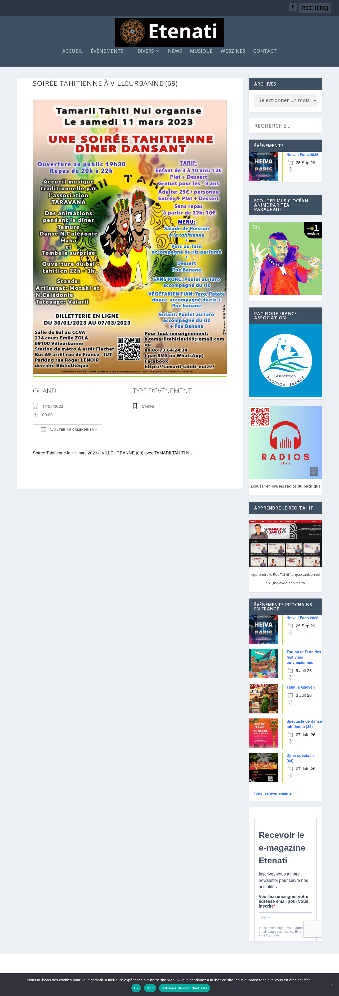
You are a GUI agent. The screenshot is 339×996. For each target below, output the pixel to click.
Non (150, 988)
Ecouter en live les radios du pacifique (285, 486)
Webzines (233, 51)
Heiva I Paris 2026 (302, 154)
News (175, 51)
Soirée (148, 406)
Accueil (72, 51)
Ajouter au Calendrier (71, 429)
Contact (265, 51)
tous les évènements (273, 793)
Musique (201, 51)
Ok (136, 988)
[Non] (332, 984)
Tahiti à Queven (301, 687)
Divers (145, 51)
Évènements (107, 51)
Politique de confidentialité (185, 988)
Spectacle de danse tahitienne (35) (304, 723)
